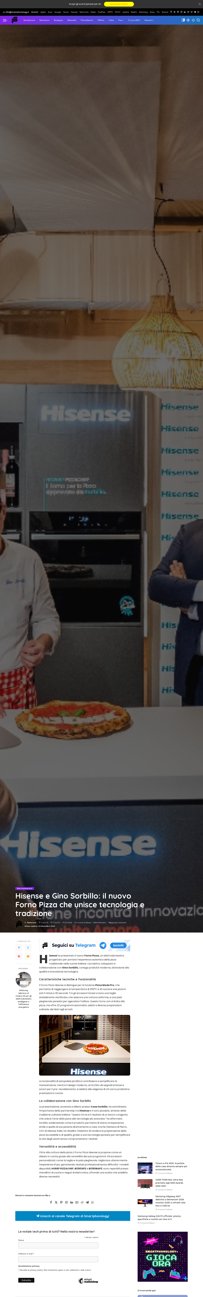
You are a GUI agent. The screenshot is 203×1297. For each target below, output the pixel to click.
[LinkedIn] (185, 12)
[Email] (28, 956)
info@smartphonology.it (17, 12)
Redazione (31, 923)
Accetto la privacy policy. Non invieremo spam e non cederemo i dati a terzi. (55, 1270)
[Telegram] (195, 12)
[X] (174, 12)
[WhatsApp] (198, 12)
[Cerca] (198, 20)
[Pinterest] (178, 12)
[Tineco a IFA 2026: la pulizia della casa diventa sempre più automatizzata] (145, 1168)
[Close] (199, 4)
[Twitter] (28, 947)
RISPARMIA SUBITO (119, 4)
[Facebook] (171, 12)
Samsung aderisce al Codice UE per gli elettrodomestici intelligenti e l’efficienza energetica (24, 998)
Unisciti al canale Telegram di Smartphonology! (74, 1216)
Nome (21, 1240)
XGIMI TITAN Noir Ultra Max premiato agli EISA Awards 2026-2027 (169, 1182)
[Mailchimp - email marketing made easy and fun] (88, 1285)
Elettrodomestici (24, 888)
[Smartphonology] (14, 20)
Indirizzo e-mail (26, 1254)
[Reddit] (191, 12)
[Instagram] (181, 12)
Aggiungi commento (118, 923)
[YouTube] (188, 12)
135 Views (68, 923)
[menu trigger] (6, 20)
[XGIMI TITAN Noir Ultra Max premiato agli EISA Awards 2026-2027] (145, 1184)
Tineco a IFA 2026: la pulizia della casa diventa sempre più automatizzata (171, 1166)
